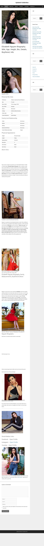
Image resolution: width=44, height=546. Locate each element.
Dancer (16, 6)
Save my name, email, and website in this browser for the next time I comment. (15, 507)
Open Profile (14, 442)
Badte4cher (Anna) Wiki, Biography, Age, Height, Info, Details (37, 33)
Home (2, 6)
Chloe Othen (20, 477)
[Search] (41, 18)
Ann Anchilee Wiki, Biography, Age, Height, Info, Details (37, 43)
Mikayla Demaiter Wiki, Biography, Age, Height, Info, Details (37, 38)
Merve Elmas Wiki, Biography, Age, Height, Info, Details (37, 29)
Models (6, 6)
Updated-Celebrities (22, 2)
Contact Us (32, 6)
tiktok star (11, 6)
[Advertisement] (15, 61)
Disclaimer (34, 70)
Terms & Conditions (36, 76)
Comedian (26, 6)
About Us (34, 67)
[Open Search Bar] (42, 6)
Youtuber (21, 6)
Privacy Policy (35, 74)
